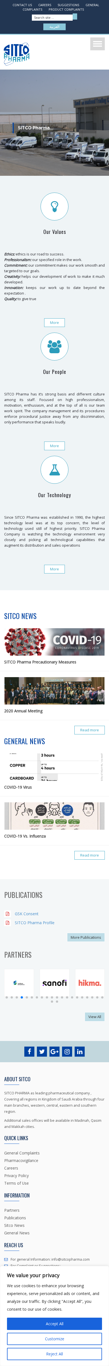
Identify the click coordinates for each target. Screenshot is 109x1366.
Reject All (54, 1353)
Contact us (22, 5)
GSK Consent (27, 913)
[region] (54, 1316)
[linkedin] (80, 1052)
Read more (89, 729)
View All (94, 1016)
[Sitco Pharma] (16, 54)
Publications (15, 1217)
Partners (12, 1210)
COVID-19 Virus (18, 787)
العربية (54, 27)
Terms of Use (16, 1183)
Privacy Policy (16, 1175)
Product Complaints (66, 9)
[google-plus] (55, 1052)
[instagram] (67, 1052)
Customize (54, 1338)
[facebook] (29, 1052)
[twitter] (42, 1052)
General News (17, 1232)
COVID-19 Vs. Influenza (25, 836)
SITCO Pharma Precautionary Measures (40, 662)
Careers (44, 5)
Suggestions (68, 5)
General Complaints (22, 1153)
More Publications (86, 937)
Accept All (54, 1323)
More (54, 322)
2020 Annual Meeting (23, 710)
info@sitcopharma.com (70, 1259)
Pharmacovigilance (21, 1160)
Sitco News (14, 1225)
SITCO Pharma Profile (34, 922)
